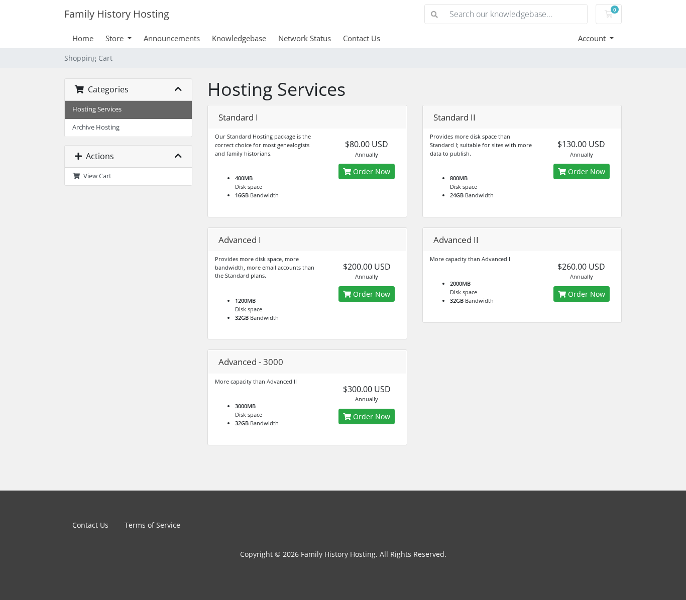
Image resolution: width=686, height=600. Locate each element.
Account (593, 38)
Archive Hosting (96, 127)
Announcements (172, 38)
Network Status (304, 38)
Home (82, 38)
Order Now (370, 171)
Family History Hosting (116, 14)
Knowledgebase (239, 38)
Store (115, 38)
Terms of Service (152, 525)
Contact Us (361, 38)
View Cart (95, 176)
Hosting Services (97, 109)
